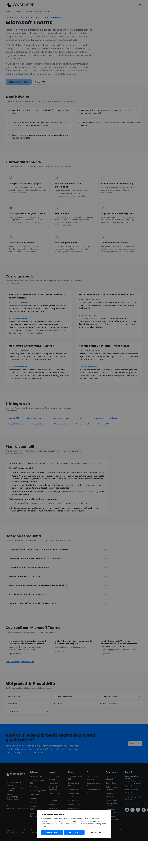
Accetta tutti (51, 832)
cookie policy (46, 826)
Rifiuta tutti (74, 832)
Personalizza (96, 832)
